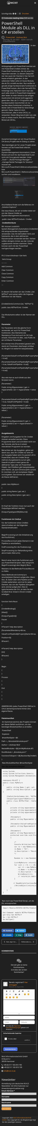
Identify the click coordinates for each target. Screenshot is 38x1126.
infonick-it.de (9, 1071)
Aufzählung (28, 991)
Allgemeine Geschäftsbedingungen (13, 1026)
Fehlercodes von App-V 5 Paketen (28, 942)
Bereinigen (19, 994)
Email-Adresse (8, 1091)
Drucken (25, 13)
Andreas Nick (21, 37)
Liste (10, 994)
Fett (6, 991)
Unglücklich (13, 997)
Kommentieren (10, 1049)
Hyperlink (19, 991)
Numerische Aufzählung (6, 994)
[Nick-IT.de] (12, 2)
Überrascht (6, 997)
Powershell (10, 37)
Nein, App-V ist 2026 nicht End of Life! (12, 942)
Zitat (16, 994)
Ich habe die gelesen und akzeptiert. (17, 1027)
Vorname (5, 1096)
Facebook (8, 931)
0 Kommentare (9, 41)
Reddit (30, 935)
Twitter (21, 931)
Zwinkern (17, 997)
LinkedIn (8, 935)
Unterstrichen (13, 991)
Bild (23, 991)
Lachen (28, 994)
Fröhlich (25, 994)
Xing (19, 935)
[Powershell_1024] (15, 53)
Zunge (10, 997)
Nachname (6, 1102)
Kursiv (10, 991)
